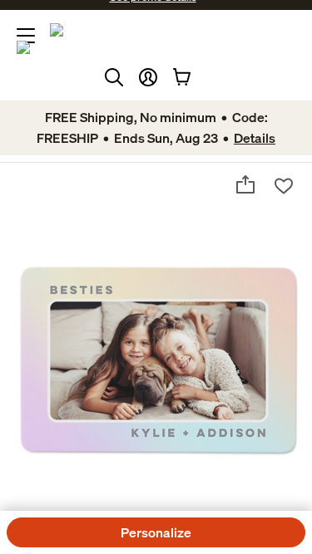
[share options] (245, 184)
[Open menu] (26, 35)
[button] (148, 77)
